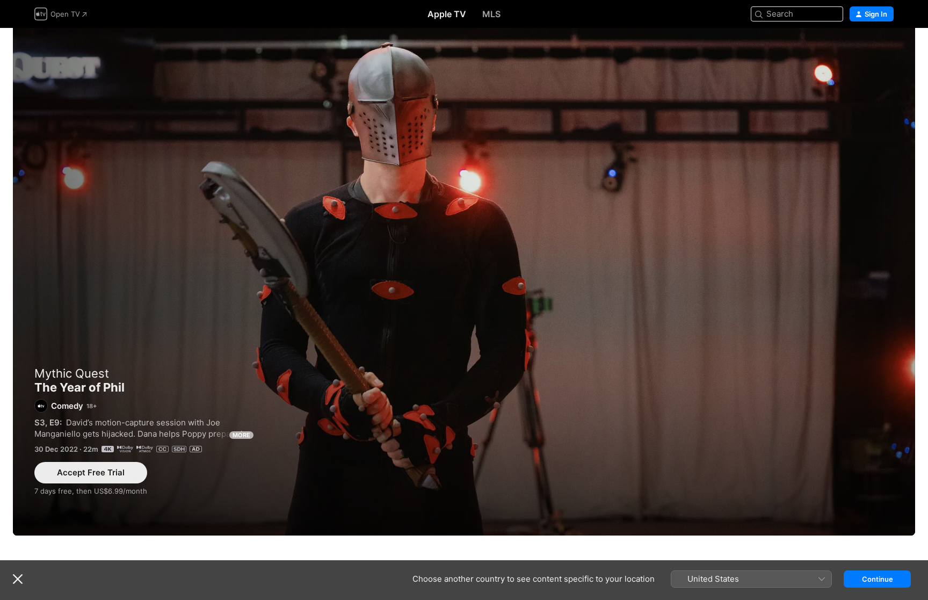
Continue (877, 579)
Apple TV (446, 14)
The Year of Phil (464, 282)
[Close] (18, 579)
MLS (491, 14)
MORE (241, 435)
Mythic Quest (71, 373)
